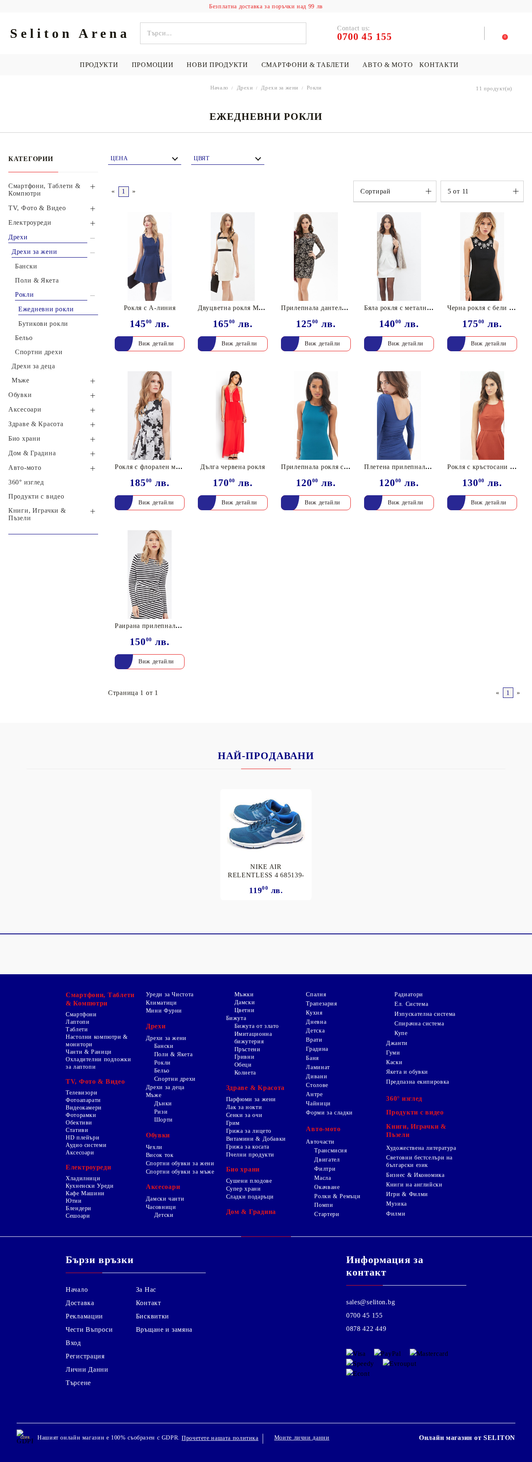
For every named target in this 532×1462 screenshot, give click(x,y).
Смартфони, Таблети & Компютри (100, 999)
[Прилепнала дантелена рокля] (316, 256)
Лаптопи (77, 1022)
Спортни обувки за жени (180, 1163)
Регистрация (85, 1356)
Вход (73, 1342)
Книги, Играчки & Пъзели (416, 1130)
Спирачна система (419, 1023)
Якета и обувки (407, 1072)
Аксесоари (80, 1152)
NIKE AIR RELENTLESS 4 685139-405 (266, 871)
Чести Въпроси (89, 1329)
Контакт (148, 1302)
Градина (317, 1049)
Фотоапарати (83, 1100)
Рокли (162, 1063)
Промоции (153, 64)
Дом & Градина (251, 1211)
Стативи (77, 1130)
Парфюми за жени (251, 1099)
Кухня (314, 1013)
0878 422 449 (366, 1328)
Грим (233, 1123)
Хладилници (83, 1178)
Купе (401, 1033)
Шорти (163, 1120)
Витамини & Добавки (256, 1139)
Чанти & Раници (89, 1052)
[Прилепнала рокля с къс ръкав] (316, 415)
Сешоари (78, 1216)
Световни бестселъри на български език (419, 1161)
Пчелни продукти (250, 1155)
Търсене (78, 1382)
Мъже (154, 1095)
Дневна (316, 1022)
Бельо (162, 1070)
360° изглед (404, 1098)
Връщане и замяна (164, 1329)
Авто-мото (323, 1128)
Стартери (326, 1214)
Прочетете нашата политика (220, 1438)
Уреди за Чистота (170, 994)
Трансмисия (330, 1150)
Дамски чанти (165, 1199)
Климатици (161, 1003)
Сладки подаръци (250, 1197)
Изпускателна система (425, 1014)
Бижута (236, 1018)
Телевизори (81, 1093)
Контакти (439, 64)
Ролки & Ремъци (337, 1196)
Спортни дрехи (175, 1079)
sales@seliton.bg (370, 1302)
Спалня (316, 994)
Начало (77, 1289)
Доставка (80, 1302)
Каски (394, 1062)
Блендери (78, 1208)
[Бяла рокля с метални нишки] (399, 256)
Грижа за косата (247, 1147)
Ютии (74, 1201)
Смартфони (81, 1014)
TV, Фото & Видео (95, 1081)
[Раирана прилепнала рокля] (150, 574)
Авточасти (320, 1142)
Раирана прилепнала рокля (156, 625)
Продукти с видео (415, 1112)
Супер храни (243, 1189)
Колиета (245, 1073)
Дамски (244, 1002)
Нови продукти (217, 64)
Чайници (318, 1103)
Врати (314, 1040)
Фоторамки (81, 1115)
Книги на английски (414, 1185)
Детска (315, 1031)
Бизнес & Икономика (415, 1175)
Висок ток (160, 1155)
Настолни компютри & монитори (97, 1040)
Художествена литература (421, 1148)
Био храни (243, 1169)
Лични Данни (87, 1369)
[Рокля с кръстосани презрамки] (482, 415)
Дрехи (156, 1026)
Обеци (243, 1065)
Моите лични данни (302, 1438)
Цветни (244, 1010)
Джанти (397, 1043)
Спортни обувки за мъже (180, 1172)
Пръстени (247, 1049)
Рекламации (84, 1316)
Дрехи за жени (166, 1038)
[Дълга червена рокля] (233, 415)
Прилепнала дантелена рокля (326, 307)
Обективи (79, 1122)
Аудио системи (86, 1145)
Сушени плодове (249, 1181)
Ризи (161, 1112)
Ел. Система (411, 1004)
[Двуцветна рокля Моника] (233, 256)
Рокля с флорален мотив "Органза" (169, 466)
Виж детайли (156, 343)
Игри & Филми (407, 1194)
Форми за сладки (329, 1113)
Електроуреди (88, 1167)
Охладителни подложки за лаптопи (98, 1063)
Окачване (327, 1187)
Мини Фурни (164, 1011)
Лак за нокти (244, 1107)
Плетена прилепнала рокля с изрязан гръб (429, 466)
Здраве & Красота (255, 1087)
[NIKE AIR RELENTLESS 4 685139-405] (266, 823)
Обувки (158, 1135)
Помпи (323, 1205)
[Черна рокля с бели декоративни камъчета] (482, 256)
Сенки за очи (244, 1115)
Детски (164, 1215)
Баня (312, 1058)
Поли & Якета (173, 1054)
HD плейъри (82, 1137)
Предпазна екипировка (417, 1082)
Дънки (163, 1103)
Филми (395, 1214)
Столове (317, 1085)
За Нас (146, 1289)
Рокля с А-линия (150, 307)
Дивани (316, 1076)
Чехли (154, 1147)
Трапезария (321, 1003)
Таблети (77, 1029)
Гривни (244, 1057)
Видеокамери (84, 1108)
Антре (314, 1094)
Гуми (393, 1053)
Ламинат (318, 1067)
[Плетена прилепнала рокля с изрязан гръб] (399, 415)
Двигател (327, 1160)
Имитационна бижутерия (253, 1038)
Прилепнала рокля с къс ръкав (328, 466)
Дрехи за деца (165, 1087)
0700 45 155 (364, 1315)
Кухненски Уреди (89, 1186)
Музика (396, 1204)
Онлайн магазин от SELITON (467, 1437)
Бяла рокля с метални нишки (409, 307)
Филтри (324, 1169)
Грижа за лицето (248, 1131)
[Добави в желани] (183, 219)
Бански (164, 1046)
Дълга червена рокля (232, 466)
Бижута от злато (256, 1026)
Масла (322, 1178)
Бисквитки (152, 1316)
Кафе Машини (85, 1193)
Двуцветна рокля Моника (237, 307)
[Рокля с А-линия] (150, 256)
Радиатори (408, 994)
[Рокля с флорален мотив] (150, 415)
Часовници (161, 1207)
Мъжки (244, 994)
